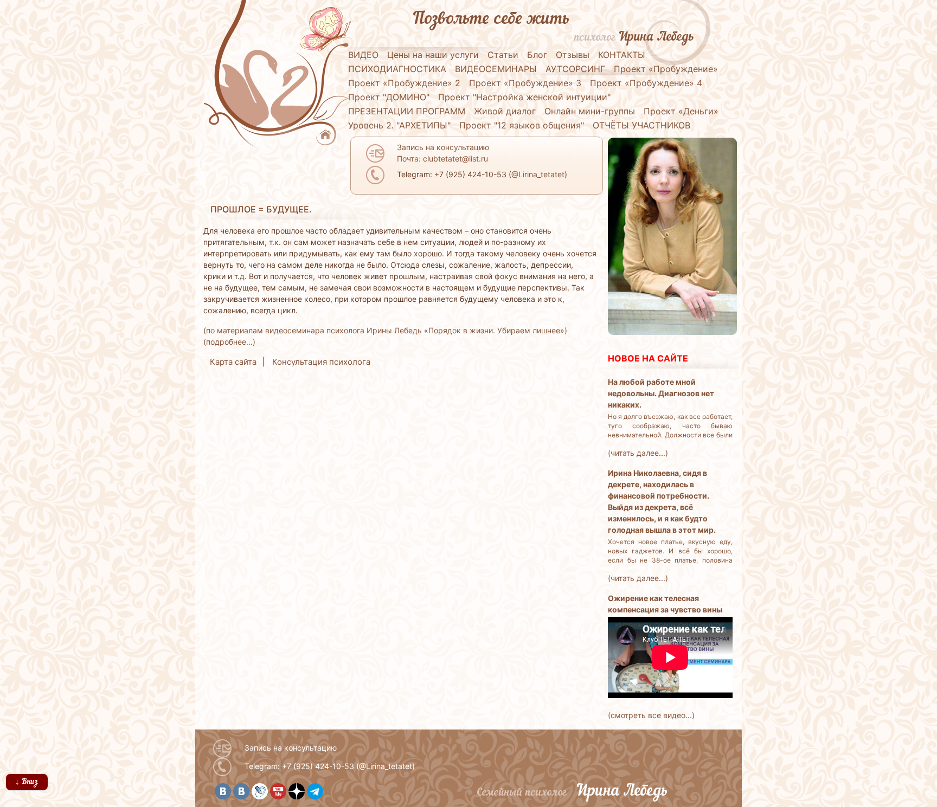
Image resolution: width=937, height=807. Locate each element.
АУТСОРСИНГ (575, 68)
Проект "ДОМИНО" (388, 97)
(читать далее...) (638, 452)
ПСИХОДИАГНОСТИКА (397, 68)
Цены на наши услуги (433, 54)
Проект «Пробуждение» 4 (646, 83)
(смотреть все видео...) (651, 715)
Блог (537, 54)
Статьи (502, 54)
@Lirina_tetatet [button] (537, 174)
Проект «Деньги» (681, 111)
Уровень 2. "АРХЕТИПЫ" (399, 125)
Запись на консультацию (291, 747)
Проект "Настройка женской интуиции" (524, 97)
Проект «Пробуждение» (666, 68)
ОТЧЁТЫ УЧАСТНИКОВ (641, 125)
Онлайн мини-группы (589, 111)
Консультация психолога (321, 362)
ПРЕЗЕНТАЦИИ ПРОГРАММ (406, 111)
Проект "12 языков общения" (521, 125)
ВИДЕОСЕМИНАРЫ (496, 68)
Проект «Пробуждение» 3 (525, 83)
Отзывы (572, 54)
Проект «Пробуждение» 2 (404, 83)
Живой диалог (505, 111)
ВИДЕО (363, 54)
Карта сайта (233, 362)
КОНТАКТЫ (621, 54)
